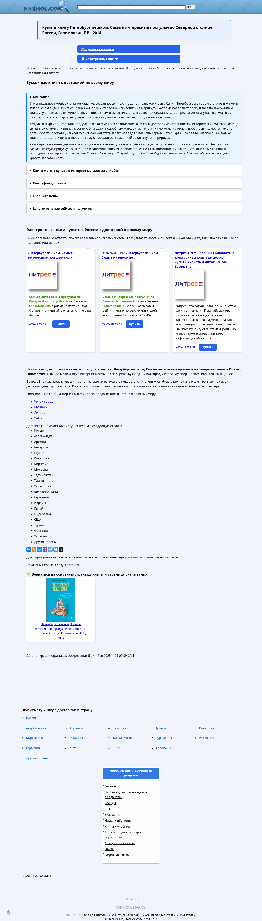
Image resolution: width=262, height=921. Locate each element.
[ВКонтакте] (28, 549)
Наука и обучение (118, 821)
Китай (73, 748)
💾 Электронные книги (99, 59)
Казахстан (206, 728)
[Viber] (45, 549)
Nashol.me (74, 915)
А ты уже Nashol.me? (120, 843)
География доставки (49, 183)
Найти (109, 849)
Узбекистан (207, 738)
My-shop (40, 407)
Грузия (161, 728)
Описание (41, 97)
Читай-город (43, 401)
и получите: (62, 209)
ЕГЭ (107, 809)
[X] (61, 549)
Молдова (76, 738)
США (116, 748)
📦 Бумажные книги (97, 49)
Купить (61, 324)
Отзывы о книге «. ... (130, 255)
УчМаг (39, 418)
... (93, 250)
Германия (33, 748)
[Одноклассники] (34, 549)
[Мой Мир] (39, 549)
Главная (111, 786)
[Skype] (55, 549)
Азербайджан (36, 728)
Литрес (39, 413)
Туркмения (164, 738)
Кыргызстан (35, 738)
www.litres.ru (38, 324)
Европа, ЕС (164, 748)
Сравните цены (45, 196)
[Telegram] (50, 549)
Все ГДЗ (110, 803)
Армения (76, 728)
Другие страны (37, 758)
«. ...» (50, 255)
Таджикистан (122, 738)
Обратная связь (117, 855)
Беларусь (120, 728)
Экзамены (112, 815)
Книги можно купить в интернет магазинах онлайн (75, 171)
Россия (31, 718)
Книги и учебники (118, 826)
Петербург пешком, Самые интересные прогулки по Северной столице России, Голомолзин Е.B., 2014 (60, 631)
